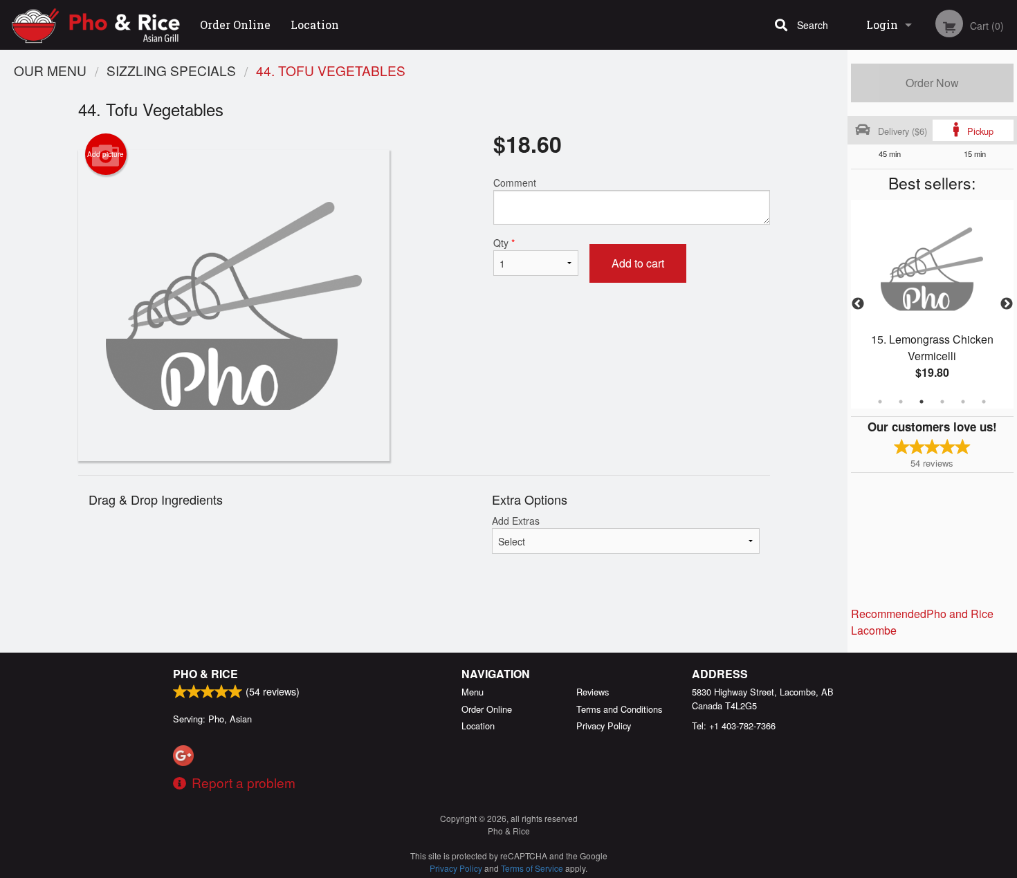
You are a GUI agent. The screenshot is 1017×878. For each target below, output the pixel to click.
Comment (514, 182)
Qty (504, 243)
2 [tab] (901, 402)
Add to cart (638, 263)
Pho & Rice (205, 674)
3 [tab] (921, 402)
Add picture (105, 154)
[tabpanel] (932, 304)
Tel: (734, 725)
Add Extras (516, 520)
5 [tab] (963, 402)
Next (1007, 304)
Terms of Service (532, 868)
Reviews (592, 691)
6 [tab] (984, 402)
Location (315, 24)
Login (882, 24)
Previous (858, 304)
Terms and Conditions (619, 709)
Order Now (932, 83)
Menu (472, 691)
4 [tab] (942, 402)
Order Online (235, 24)
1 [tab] (880, 402)
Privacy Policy (603, 725)
